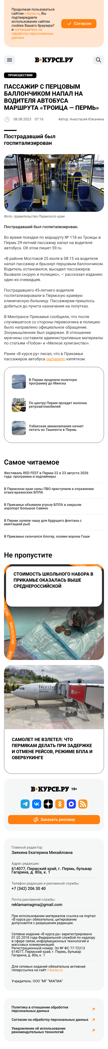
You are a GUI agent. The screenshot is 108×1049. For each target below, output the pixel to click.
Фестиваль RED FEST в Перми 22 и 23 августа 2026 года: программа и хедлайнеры (46, 474)
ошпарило (56, 359)
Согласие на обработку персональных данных (50, 1020)
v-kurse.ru (32, 14)
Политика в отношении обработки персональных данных (40, 1009)
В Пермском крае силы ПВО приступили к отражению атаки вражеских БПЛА (49, 490)
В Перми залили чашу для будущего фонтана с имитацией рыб (43, 522)
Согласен (82, 23)
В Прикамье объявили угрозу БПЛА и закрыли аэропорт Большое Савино (42, 506)
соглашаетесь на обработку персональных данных (32, 34)
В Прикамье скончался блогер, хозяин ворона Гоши (47, 536)
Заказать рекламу (57, 819)
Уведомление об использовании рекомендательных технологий (38, 1030)
